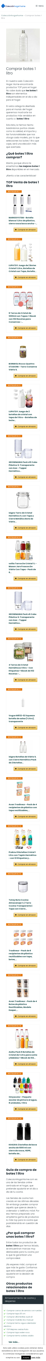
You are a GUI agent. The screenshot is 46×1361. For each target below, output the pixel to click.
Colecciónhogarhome (12, 15)
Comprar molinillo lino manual (20, 1320)
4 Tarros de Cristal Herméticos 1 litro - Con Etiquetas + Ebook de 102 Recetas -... (21, 669)
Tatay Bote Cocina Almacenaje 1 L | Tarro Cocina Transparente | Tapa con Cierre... (20, 904)
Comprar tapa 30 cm (16, 1313)
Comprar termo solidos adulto (20, 1335)
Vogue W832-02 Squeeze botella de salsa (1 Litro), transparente (22, 718)
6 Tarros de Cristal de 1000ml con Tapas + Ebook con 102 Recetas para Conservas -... (22, 317)
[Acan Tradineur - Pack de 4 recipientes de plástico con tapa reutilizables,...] (23, 791)
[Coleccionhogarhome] (13, 5)
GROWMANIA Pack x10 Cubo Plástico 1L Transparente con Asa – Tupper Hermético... (23, 466)
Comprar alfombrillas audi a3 (20, 1317)
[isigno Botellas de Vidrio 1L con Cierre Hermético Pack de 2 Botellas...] (23, 747)
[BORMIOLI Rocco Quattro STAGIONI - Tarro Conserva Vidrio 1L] (23, 351)
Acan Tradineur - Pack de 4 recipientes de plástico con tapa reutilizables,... (23, 807)
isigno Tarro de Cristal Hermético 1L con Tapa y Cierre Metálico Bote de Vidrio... (21, 517)
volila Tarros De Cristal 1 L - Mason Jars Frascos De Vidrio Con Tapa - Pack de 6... (23, 568)
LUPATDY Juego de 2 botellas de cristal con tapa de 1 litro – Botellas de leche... (23, 416)
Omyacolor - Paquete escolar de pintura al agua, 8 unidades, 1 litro (23, 1100)
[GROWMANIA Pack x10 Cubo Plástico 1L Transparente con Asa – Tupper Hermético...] (23, 449)
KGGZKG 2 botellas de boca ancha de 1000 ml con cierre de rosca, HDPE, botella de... (23, 1149)
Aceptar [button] (26, 1357)
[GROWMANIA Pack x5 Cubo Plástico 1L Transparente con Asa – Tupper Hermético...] (23, 601)
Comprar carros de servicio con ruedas (24, 1310)
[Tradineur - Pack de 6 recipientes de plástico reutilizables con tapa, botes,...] (23, 937)
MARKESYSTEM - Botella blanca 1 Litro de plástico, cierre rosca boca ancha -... (23, 220)
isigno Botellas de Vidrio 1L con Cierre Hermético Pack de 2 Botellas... (22, 759)
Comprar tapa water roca (18, 1332)
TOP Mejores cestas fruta (17, 1329)
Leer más (35, 1357)
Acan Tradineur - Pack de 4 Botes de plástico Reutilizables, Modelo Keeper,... (23, 1006)
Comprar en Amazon (27, 229)
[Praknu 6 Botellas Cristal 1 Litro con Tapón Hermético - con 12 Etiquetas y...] (23, 839)
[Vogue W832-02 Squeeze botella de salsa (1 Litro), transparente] (23, 702)
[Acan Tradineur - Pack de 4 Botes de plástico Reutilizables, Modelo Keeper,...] (23, 988)
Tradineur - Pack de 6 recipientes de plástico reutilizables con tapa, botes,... (21, 955)
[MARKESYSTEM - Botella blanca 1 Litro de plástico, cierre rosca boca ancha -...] (23, 204)
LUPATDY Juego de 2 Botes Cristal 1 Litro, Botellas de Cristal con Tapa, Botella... (22, 268)
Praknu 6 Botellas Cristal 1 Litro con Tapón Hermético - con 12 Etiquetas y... (22, 855)
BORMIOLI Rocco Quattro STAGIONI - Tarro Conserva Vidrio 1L (23, 366)
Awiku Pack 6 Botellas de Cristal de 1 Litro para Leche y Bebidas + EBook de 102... (23, 1055)
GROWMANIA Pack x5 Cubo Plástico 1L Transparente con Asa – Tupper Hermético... (22, 618)
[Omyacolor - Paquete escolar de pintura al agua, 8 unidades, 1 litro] (23, 1085)
